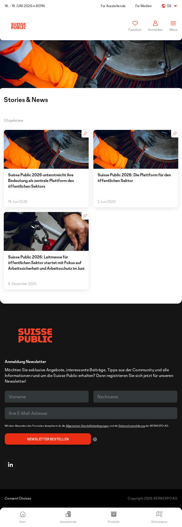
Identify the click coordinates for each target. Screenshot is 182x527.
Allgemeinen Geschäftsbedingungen (87, 425)
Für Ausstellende (113, 6)
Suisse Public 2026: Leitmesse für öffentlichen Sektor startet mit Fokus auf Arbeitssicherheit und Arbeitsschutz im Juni (46, 262)
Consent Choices (18, 498)
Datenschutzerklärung (131, 425)
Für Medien (143, 6)
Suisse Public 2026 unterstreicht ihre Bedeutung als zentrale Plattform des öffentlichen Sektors (41, 180)
